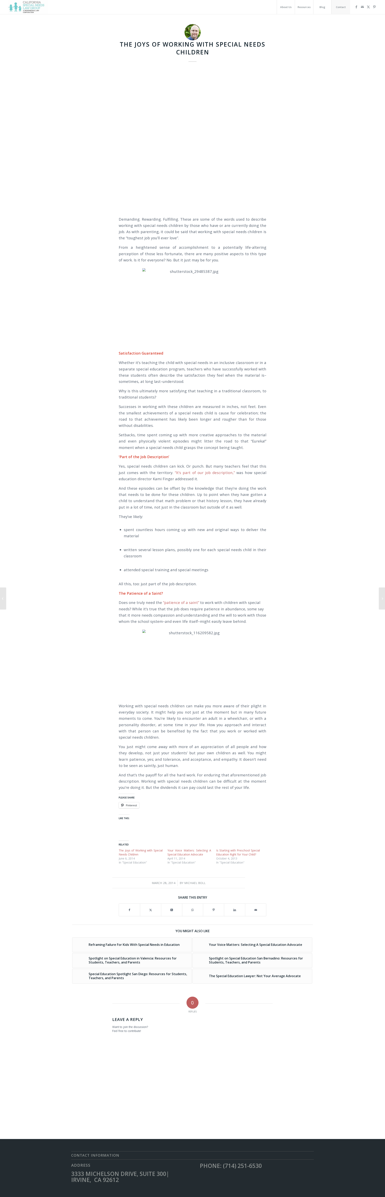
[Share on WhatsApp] (192, 910)
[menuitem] (286, 7)
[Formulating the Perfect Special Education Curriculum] (382, 598)
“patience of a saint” (181, 602)
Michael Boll (195, 883)
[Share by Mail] (255, 910)
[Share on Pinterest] (213, 910)
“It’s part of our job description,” (205, 472)
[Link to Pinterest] (374, 7)
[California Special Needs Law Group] (28, 7)
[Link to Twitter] (368, 7)
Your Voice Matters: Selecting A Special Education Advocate (189, 852)
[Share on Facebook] (129, 910)
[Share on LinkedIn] (234, 910)
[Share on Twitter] (150, 910)
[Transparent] (192, 139)
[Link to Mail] (362, 7)
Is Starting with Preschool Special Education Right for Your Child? (238, 852)
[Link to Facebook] (356, 7)
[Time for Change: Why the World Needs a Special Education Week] (3, 598)
